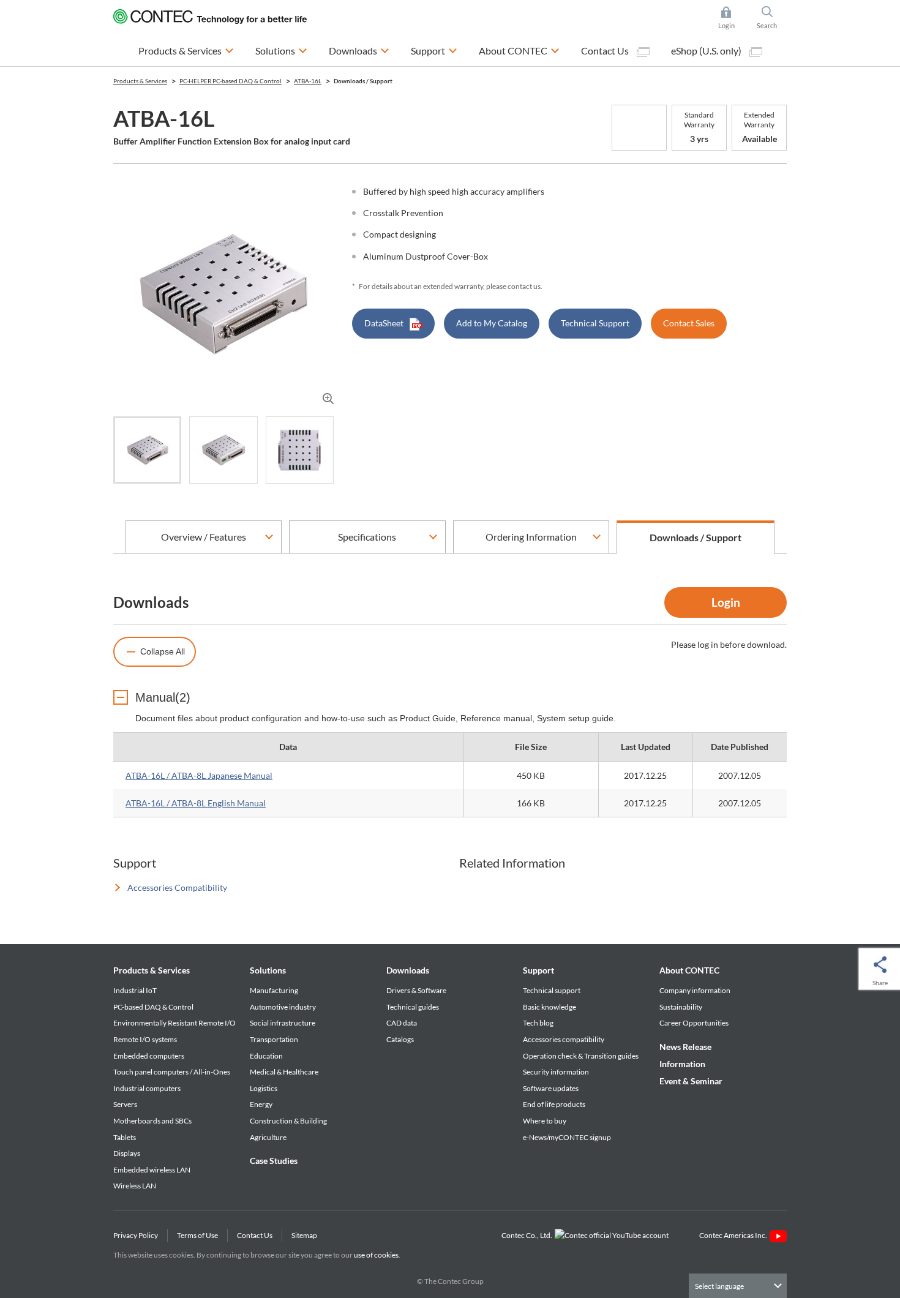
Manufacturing (274, 990)
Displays (126, 1153)
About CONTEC (689, 970)
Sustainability (680, 1006)
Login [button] (732, 18)
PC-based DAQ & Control (153, 1006)
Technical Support (595, 323)
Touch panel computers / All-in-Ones (171, 1071)
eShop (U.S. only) (707, 50)
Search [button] (772, 18)
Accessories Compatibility (177, 887)
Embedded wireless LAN (151, 1169)
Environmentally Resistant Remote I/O (174, 1022)
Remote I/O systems (145, 1039)
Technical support (551, 990)
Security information (556, 1071)
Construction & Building (288, 1120)
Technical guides (412, 1006)
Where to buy (544, 1120)
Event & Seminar (690, 1081)
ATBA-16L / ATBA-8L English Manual (196, 803)
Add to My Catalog (491, 323)
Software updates (551, 1088)
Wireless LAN (134, 1185)
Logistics (263, 1088)
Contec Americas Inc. (734, 1235)
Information (682, 1064)
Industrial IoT (135, 990)
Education (266, 1055)
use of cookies (376, 1254)
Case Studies (274, 1160)
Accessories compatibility (563, 1039)
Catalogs (400, 1039)
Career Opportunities (694, 1022)
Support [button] (434, 50)
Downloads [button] (359, 50)
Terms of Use (197, 1235)
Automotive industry (283, 1006)
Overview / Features (203, 536)
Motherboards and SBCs (152, 1120)
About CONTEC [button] (519, 50)
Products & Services (151, 970)
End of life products (554, 1104)
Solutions (268, 970)
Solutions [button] (281, 50)
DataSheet (383, 323)
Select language (719, 1286)
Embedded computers (148, 1055)
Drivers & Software (416, 990)
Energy (261, 1104)
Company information (694, 990)
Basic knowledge (549, 1006)
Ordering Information (531, 536)
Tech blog (538, 1022)
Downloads (407, 970)
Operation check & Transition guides (581, 1055)
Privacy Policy (135, 1235)
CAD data (401, 1022)
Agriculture (268, 1137)
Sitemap (304, 1235)
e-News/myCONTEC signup (567, 1137)
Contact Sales (688, 323)
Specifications (367, 536)
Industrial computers (147, 1088)
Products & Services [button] (186, 50)
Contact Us (606, 50)
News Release (685, 1046)
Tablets (124, 1137)
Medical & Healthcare (284, 1071)
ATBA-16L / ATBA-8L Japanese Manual (199, 775)
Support (538, 970)
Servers (125, 1104)
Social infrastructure (282, 1022)
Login (725, 602)
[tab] (147, 450)
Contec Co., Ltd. (528, 1235)
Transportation (274, 1039)
